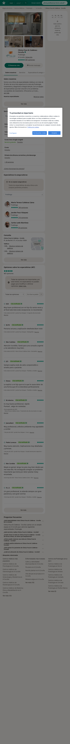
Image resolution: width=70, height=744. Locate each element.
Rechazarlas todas (39, 133)
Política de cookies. (33, 127)
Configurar (13, 133)
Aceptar (54, 133)
